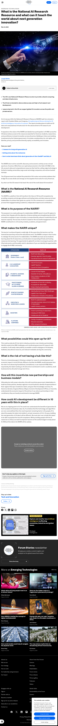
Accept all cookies (44, 714)
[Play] (3, 88)
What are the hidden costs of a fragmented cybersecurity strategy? (41, 591)
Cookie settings (44, 722)
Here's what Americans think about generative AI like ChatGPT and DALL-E (26, 156)
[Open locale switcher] (2, 722)
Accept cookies (29, 450)
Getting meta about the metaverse (13, 153)
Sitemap (29, 719)
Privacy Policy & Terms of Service (29, 717)
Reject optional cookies (44, 718)
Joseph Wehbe (5, 78)
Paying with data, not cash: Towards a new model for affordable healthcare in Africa (43, 618)
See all (54, 569)
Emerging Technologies (10, 8)
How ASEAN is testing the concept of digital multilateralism (13, 617)
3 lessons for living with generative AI (14, 149)
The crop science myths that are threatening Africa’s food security (41, 644)
